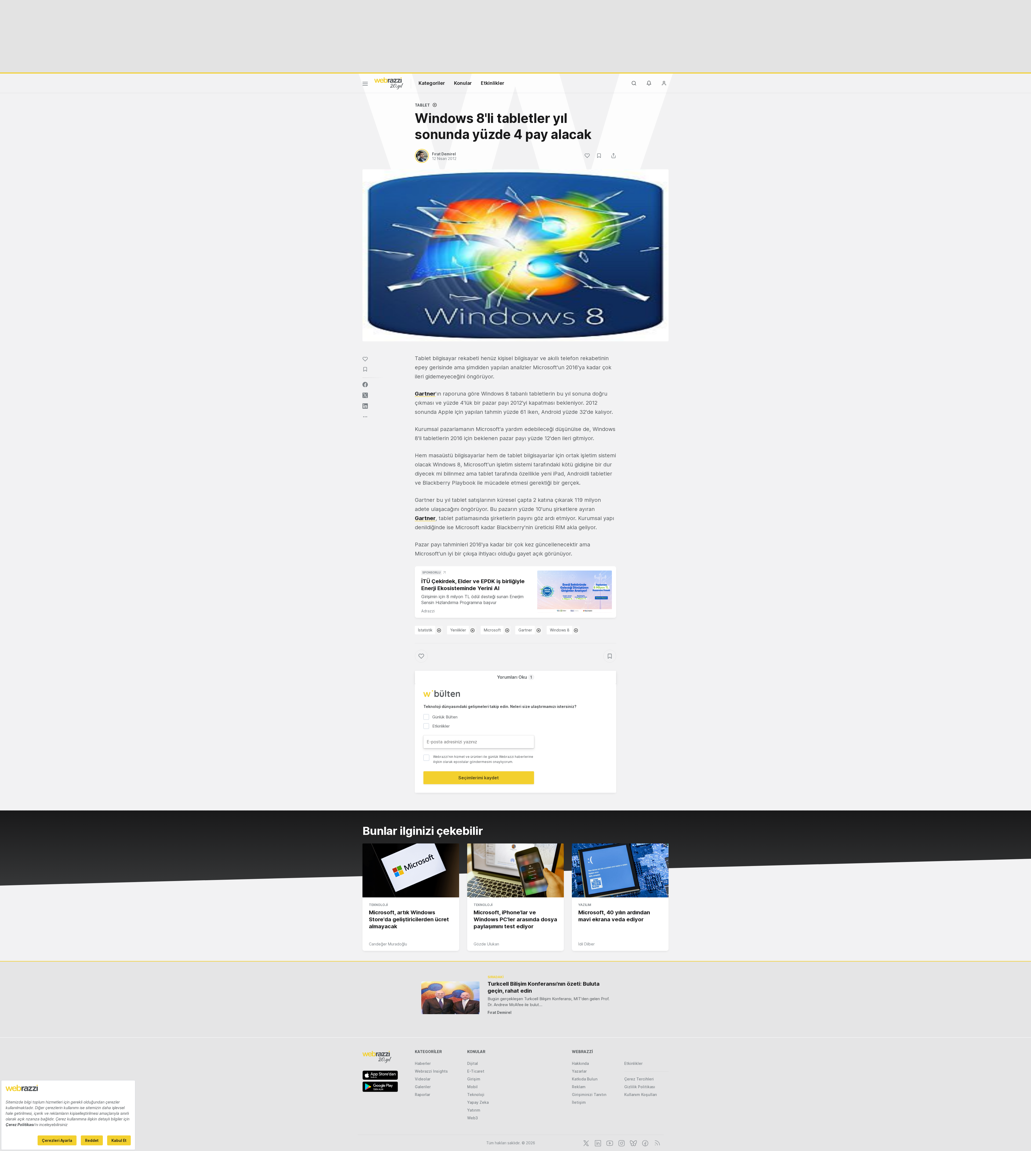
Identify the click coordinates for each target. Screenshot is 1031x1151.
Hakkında (580, 1063)
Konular (463, 83)
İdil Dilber (586, 944)
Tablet (422, 105)
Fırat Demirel (499, 1012)
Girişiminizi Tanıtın (589, 1094)
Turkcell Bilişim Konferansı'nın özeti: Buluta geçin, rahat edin (544, 987)
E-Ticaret (475, 1071)
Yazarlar (579, 1071)
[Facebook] (644, 1142)
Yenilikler (458, 630)
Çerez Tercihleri (639, 1079)
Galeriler (423, 1086)
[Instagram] (621, 1142)
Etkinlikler (492, 83)
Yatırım (473, 1110)
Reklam (579, 1086)
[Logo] (388, 83)
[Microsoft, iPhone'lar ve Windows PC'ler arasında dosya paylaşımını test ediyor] (515, 870)
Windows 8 (559, 630)
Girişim (473, 1079)
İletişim (579, 1102)
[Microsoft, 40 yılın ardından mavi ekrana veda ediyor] (620, 870)
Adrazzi (428, 611)
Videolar (422, 1079)
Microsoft (492, 630)
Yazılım (584, 905)
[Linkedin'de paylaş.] (365, 406)
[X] (585, 1142)
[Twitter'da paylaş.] (365, 395)
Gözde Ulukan (486, 944)
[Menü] (365, 84)
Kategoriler (432, 83)
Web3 (472, 1118)
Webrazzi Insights (431, 1071)
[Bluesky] (633, 1142)
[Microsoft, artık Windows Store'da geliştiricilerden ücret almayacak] (410, 870)
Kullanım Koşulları (640, 1094)
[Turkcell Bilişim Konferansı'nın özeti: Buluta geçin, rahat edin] (450, 997)
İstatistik (425, 630)
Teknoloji (378, 905)
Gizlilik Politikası (639, 1086)
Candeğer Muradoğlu (388, 944)
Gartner (425, 393)
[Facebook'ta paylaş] (365, 384)
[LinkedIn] (597, 1142)
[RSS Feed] (656, 1142)
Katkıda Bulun (584, 1079)
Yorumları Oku (514, 677)
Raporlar (422, 1094)
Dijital (472, 1063)
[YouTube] (609, 1142)
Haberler (423, 1063)
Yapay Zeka (478, 1102)
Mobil (472, 1086)
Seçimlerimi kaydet (478, 777)
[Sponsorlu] (574, 592)
